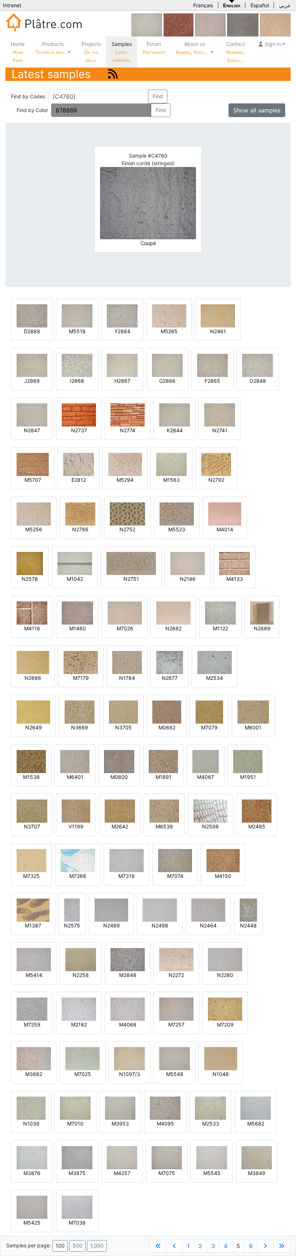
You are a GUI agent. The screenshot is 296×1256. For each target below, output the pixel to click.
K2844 (175, 430)
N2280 (225, 975)
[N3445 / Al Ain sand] (275, 24)
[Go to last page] (281, 1246)
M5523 (176, 529)
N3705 (123, 727)
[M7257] (176, 1009)
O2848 (257, 381)
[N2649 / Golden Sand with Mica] (33, 711)
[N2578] (30, 563)
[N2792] (216, 464)
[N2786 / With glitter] (80, 513)
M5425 (31, 1222)
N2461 (218, 331)
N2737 (79, 430)
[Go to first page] (158, 1246)
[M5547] (146, 24)
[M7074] (175, 860)
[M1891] (163, 761)
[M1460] (77, 612)
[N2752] (127, 513)
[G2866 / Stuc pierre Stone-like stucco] (167, 365)
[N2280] (225, 959)
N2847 (32, 430)
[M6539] (164, 810)
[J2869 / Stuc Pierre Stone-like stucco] (32, 365)
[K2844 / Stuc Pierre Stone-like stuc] (174, 414)
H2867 (122, 381)
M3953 (120, 1123)
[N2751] (131, 563)
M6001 (253, 727)
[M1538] (31, 761)
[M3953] (120, 1108)
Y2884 (122, 331)
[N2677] (169, 662)
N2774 (127, 430)
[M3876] (32, 1157)
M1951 (248, 777)
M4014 (225, 529)
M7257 (176, 1024)
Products (50, 48)
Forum (154, 48)
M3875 (77, 1173)
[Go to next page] (265, 1246)
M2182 (79, 1024)
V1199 (76, 826)
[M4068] (127, 1009)
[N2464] (208, 909)
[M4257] (122, 1157)
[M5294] (125, 464)
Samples (122, 52)
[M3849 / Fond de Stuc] (256, 1157)
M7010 (75, 1123)
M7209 (225, 1024)
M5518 (77, 331)
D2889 (32, 331)
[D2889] (32, 315)
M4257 (122, 1173)
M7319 (126, 876)
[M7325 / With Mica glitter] (31, 860)
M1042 (75, 579)
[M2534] (214, 662)
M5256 (33, 529)
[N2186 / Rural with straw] (187, 563)
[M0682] (166, 711)
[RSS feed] (113, 74)
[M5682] (255, 1108)
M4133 (234, 579)
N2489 (111, 925)
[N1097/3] (129, 1058)
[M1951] (247, 761)
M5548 (174, 1074)
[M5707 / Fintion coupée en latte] (33, 464)
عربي (285, 5)
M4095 (165, 1123)
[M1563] (171, 464)
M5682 (255, 1123)
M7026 (125, 628)
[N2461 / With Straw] (218, 315)
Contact (235, 52)
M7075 (166, 1173)
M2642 (120, 826)
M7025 (82, 1074)
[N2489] (111, 909)
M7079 (209, 727)
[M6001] (253, 711)
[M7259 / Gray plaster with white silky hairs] (32, 1009)
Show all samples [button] (256, 110)
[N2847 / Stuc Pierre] (32, 414)
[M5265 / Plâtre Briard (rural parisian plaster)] (169, 315)
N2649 (33, 727)
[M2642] (120, 810)
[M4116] (32, 612)
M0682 (166, 727)
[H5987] (242, 24)
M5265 (169, 331)
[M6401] (75, 761)
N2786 (80, 529)
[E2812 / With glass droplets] (78, 464)
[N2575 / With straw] (72, 909)
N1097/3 (129, 1074)
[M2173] (178, 24)
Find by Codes (28, 96)
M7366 (77, 876)
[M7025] (82, 1058)
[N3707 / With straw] (32, 810)
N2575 (72, 925)
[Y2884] (122, 315)
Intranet (12, 5)
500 (77, 1246)
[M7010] (75, 1108)
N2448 (248, 925)
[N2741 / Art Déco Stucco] (219, 414)
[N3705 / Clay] (123, 711)
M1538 (31, 777)
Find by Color (32, 110)
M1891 (163, 777)
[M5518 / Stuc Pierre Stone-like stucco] (77, 315)
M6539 (164, 826)
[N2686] (33, 662)
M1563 (171, 480)
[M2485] (256, 810)
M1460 (77, 628)
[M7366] (78, 860)
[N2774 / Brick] (127, 414)
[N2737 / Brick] (79, 414)
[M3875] (77, 1157)
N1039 (31, 1123)
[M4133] (234, 563)
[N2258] (80, 959)
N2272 (176, 975)
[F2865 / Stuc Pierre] (212, 365)
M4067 (205, 777)
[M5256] (34, 513)
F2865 (212, 381)
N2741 (219, 430)
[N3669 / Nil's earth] (80, 711)
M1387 (33, 925)
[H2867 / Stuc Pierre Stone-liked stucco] (122, 365)
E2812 (78, 480)
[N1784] (127, 662)
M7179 (81, 678)
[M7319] (126, 860)
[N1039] (31, 1108)
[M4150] (223, 860)
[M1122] (220, 612)
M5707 (33, 480)
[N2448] (248, 909)
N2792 (216, 480)
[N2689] (262, 612)
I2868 (77, 381)
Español (260, 5)
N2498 (160, 925)
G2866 (167, 381)
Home (18, 52)
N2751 (131, 579)
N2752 (127, 529)
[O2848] (257, 365)
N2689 (262, 628)
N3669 (79, 727)
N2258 (81, 975)
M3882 (33, 1074)
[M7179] (81, 662)
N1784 (127, 678)
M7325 (31, 876)
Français (203, 5)
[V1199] (76, 810)
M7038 (77, 1222)
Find (158, 96)
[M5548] (174, 1058)
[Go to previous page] (174, 1246)
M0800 (119, 777)
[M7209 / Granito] (225, 1009)
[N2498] (160, 909)
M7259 (32, 1024)
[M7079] (209, 711)
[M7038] (77, 1207)
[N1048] (220, 1058)
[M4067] (205, 761)
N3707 (32, 826)
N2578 (30, 579)
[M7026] (125, 612)
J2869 (32, 381)
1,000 (97, 1246)
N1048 (221, 1074)
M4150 (223, 876)
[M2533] (210, 1108)
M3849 (256, 1173)
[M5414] (34, 959)
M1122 (220, 628)
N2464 (208, 925)
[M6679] (210, 24)
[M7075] (167, 1157)
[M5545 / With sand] (211, 1157)
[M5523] (177, 513)
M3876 (31, 1173)
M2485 (256, 826)
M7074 (175, 876)
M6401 (75, 777)
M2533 (210, 1123)
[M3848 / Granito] (127, 959)
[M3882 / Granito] (34, 1058)
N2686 (33, 678)
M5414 (34, 975)
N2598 (210, 826)
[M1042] (74, 563)
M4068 (127, 1024)
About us (193, 48)
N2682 (173, 628)
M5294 (125, 480)
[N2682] (173, 612)
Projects (91, 52)
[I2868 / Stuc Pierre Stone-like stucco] (77, 365)
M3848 (127, 975)
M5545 (212, 1173)
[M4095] (165, 1108)
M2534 (214, 678)
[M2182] (79, 1009)
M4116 (32, 628)
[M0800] (119, 761)
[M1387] (33, 909)
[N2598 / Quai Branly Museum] (210, 810)
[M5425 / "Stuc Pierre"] (32, 1207)
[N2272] (176, 959)
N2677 (170, 678)
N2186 (188, 579)
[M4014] (224, 513)
